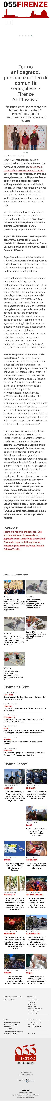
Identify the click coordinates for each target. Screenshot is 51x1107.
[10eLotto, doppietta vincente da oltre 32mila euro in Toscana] (14, 848)
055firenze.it (25, 1090)
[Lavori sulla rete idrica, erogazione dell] (36, 961)
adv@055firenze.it (10, 1029)
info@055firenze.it (10, 1024)
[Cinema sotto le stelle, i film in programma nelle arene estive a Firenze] (14, 961)
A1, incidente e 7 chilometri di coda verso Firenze (23, 742)
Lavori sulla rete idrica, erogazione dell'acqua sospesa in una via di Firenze (36, 979)
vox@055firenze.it (10, 1033)
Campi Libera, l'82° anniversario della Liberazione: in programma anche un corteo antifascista (36, 941)
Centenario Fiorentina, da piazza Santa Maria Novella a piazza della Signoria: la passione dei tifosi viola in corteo (14, 942)
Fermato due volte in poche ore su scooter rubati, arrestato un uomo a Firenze (36, 795)
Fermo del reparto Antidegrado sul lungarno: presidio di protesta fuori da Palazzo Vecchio (24, 545)
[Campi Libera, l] (36, 922)
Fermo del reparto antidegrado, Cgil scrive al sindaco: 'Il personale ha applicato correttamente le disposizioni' (24, 535)
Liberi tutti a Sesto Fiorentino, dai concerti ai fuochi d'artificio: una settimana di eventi (36, 902)
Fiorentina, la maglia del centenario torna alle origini (36, 865)
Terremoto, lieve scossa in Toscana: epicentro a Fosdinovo (25, 709)
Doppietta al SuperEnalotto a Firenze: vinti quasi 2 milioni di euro (23, 720)
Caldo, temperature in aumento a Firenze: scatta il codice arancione (36, 832)
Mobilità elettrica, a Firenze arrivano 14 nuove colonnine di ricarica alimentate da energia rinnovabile (14, 796)
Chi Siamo (31, 1033)
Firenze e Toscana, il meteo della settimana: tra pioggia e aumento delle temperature (24, 731)
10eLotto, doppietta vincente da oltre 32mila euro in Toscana (14, 866)
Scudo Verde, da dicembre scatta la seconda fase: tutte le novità (24, 698)
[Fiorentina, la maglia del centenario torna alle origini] (36, 848)
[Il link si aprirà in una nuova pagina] (30, 1080)
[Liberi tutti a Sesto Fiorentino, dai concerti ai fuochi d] (36, 883)
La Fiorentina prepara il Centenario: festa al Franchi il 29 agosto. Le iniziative (24, 753)
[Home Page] (25, 9)
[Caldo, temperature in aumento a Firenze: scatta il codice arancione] (36, 813)
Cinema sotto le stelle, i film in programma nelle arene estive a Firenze (15, 979)
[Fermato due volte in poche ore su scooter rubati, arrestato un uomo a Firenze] (36, 777)
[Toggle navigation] (9, 22)
